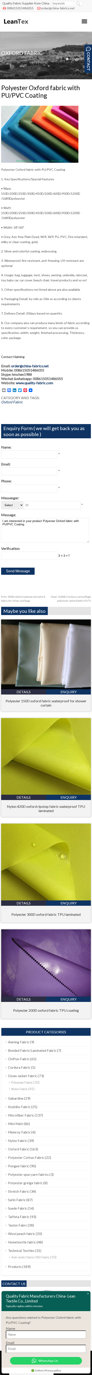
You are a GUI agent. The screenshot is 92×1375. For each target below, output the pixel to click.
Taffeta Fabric (18, 1217)
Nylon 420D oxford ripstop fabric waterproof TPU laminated (46, 808)
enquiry (69, 692)
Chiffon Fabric (18, 1059)
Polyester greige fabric (25, 1183)
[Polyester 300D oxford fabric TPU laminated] (46, 899)
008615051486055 (20, 8)
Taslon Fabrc (17, 1225)
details (24, 692)
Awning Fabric (18, 1042)
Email (10, 1342)
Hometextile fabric (22, 1242)
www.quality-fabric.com (34, 383)
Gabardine (15, 1098)
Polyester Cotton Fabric (26, 1158)
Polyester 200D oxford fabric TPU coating (46, 1010)
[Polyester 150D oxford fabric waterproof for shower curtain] (46, 688)
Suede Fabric (17, 1208)
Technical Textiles (21, 1251)
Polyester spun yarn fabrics (28, 1174)
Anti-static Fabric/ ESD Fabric (30, 1257)
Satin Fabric (17, 1200)
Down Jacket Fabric (22, 1076)
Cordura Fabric (19, 1067)
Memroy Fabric (19, 1132)
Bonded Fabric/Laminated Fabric (32, 1050)
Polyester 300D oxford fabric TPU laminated (46, 914)
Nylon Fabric (19, 1089)
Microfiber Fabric (21, 1115)
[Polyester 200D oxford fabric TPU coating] (46, 995)
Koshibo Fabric (19, 1107)
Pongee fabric (18, 1166)
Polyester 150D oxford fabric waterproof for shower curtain (46, 703)
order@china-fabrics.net (58, 8)
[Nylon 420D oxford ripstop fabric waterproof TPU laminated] (46, 793)
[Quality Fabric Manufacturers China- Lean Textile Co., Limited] (15, 26)
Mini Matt (15, 1124)
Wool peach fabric (21, 1234)
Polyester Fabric (22, 1082)
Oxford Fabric (81, 59)
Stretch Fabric (18, 1191)
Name (10, 1328)
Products (15, 1267)
